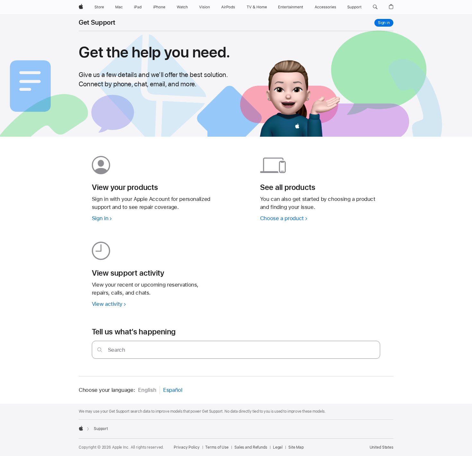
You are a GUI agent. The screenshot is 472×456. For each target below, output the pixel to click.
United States (381, 447)
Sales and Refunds (250, 447)
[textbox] (236, 350)
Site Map (296, 447)
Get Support (97, 22)
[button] (375, 7)
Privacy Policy (186, 447)
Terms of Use (217, 447)
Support (101, 428)
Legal (278, 447)
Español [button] (172, 390)
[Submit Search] (99, 349)
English (147, 390)
